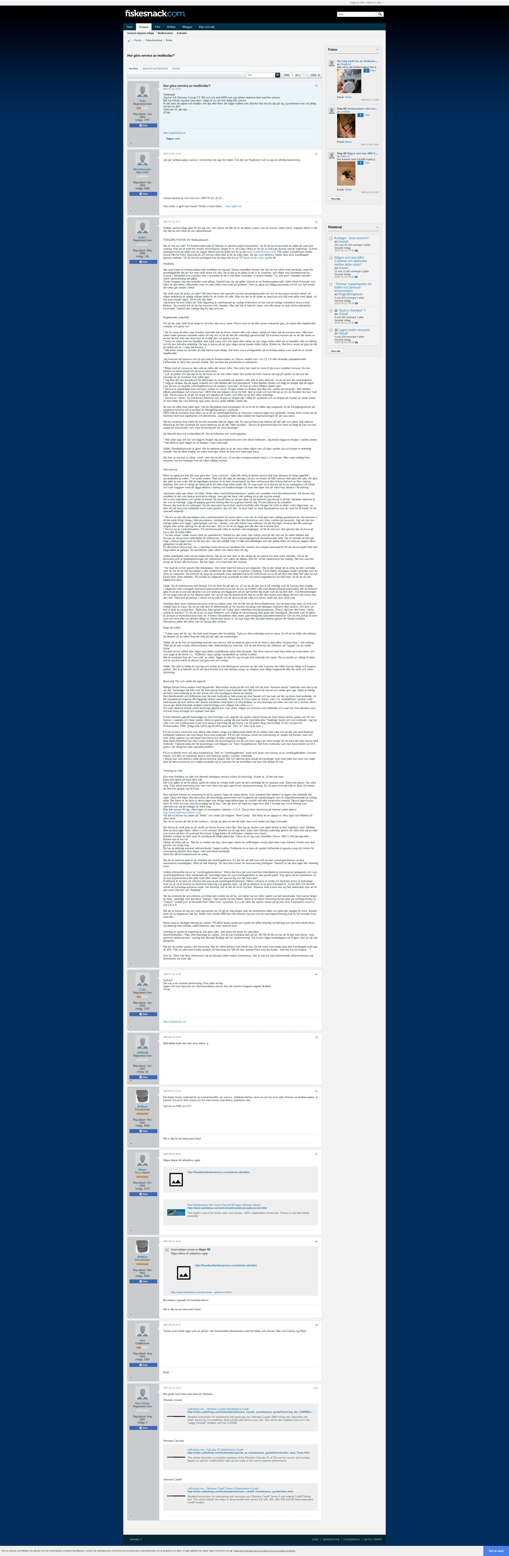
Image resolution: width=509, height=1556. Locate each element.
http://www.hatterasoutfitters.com (182, 812)
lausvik (344, 241)
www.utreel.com (253, 257)
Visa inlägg (208, 1249)
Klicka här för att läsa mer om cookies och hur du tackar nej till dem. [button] (265, 1551)
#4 (316, 974)
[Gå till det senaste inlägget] (356, 251)
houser (343, 268)
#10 (316, 1388)
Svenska (135, 1539)
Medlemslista (165, 33)
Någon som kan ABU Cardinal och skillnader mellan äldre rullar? (350, 261)
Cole (142, 100)
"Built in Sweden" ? (352, 310)
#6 (316, 1091)
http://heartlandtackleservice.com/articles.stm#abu (218, 1172)
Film (157, 26)
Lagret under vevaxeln (354, 330)
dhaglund (346, 64)
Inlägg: (139, 119)
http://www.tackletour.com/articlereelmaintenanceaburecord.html (227, 1207)
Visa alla (335, 198)
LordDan (345, 111)
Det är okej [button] (496, 1550)
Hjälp (315, 1539)
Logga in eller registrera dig (365, 2)
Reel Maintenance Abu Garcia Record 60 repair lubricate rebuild (223, 1204)
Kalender (182, 33)
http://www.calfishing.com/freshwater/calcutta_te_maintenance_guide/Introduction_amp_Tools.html (248, 1452)
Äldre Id (345, 156)
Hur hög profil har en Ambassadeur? (359, 61)
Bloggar (187, 26)
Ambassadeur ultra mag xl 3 (364, 108)
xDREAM (142, 1052)
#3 (316, 222)
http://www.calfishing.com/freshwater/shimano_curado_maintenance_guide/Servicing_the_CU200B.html (251, 1411)
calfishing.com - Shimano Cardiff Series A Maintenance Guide (222, 1488)
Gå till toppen (373, 1539)
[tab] (133, 68)
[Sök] (380, 14)
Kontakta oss (331, 1539)
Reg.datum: (140, 114)
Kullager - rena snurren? (351, 238)
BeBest (142, 1106)
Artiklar (171, 26)
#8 (316, 1241)
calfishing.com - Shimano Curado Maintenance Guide (218, 1408)
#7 (316, 1154)
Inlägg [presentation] (133, 68)
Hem (130, 26)
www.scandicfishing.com (260, 251)
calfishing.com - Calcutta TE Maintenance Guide (215, 1449)
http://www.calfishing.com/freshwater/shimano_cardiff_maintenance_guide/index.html (240, 1491)
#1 (316, 85)
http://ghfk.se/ (234, 206)
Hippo (142, 1169)
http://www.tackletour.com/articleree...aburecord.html (201, 1292)
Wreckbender (142, 169)
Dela (145, 125)
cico (142, 1340)
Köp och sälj (206, 26)
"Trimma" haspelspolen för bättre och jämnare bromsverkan (353, 287)
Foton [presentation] (176, 68)
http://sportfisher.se (174, 132)
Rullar (169, 40)
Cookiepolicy (351, 1539)
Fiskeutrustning (153, 40)
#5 (316, 1037)
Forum (143, 27)
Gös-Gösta (142, 1403)
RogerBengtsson (350, 294)
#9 (316, 1325)
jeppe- (142, 237)
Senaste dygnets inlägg (140, 33)
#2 (316, 154)
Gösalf (343, 314)
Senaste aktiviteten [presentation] (155, 68)
